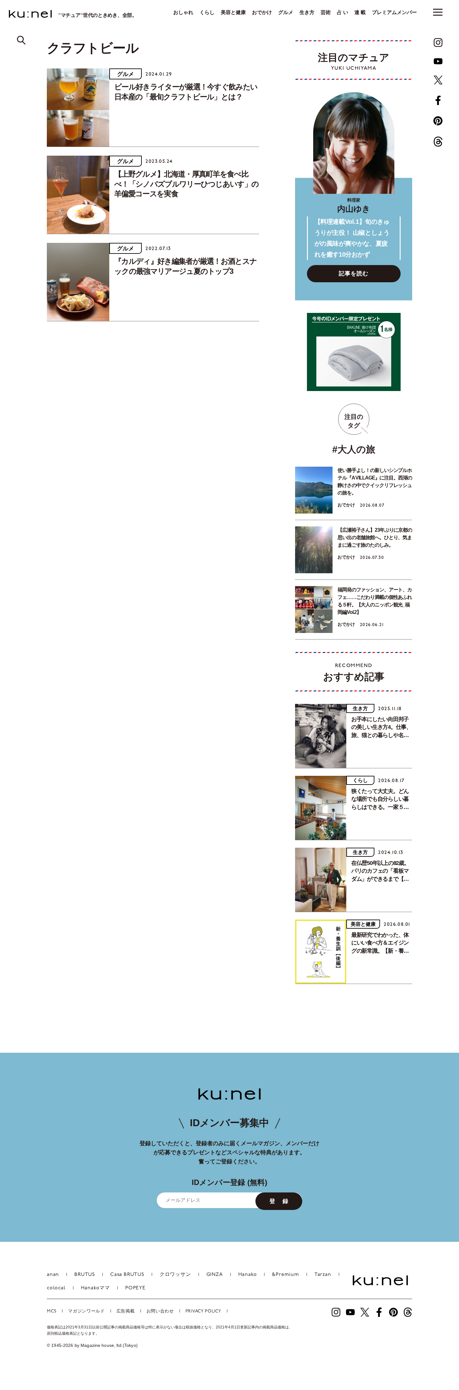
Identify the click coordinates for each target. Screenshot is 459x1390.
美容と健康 (233, 12)
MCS (52, 1311)
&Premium (285, 1274)
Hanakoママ (95, 1288)
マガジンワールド (86, 1311)
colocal (56, 1288)
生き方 (306, 12)
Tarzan (322, 1274)
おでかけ (262, 12)
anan (53, 1274)
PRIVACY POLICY (203, 1311)
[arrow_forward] (438, 42)
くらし (207, 12)
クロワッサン (175, 1274)
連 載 (360, 12)
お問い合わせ (160, 1311)
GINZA (214, 1274)
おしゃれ (183, 12)
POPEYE (135, 1288)
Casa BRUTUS (127, 1274)
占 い (342, 12)
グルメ (285, 12)
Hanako (247, 1274)
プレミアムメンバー (394, 12)
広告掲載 (125, 1311)
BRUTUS (84, 1274)
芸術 (326, 12)
